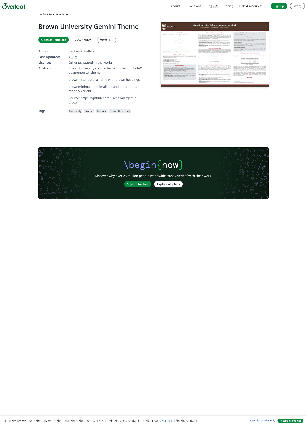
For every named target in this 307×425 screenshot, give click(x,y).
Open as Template (53, 40)
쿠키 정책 (164, 420)
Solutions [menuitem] (194, 6)
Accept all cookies (290, 420)
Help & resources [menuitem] (251, 6)
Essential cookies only (262, 420)
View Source (83, 40)
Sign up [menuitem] (279, 6)
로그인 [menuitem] (297, 6)
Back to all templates (53, 14)
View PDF (106, 40)
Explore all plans (168, 184)
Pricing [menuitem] (228, 6)
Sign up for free (137, 184)
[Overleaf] (13, 6)
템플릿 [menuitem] (213, 6)
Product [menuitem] (174, 6)
